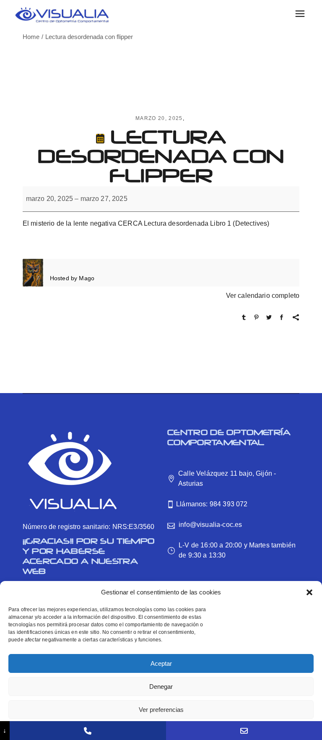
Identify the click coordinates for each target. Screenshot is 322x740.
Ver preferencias (161, 709)
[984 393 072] (88, 730)
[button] (309, 592)
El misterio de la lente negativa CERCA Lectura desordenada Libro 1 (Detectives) (146, 223)
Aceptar (161, 663)
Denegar (161, 686)
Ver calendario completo (263, 295)
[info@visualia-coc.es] (244, 730)
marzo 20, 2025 (158, 118)
